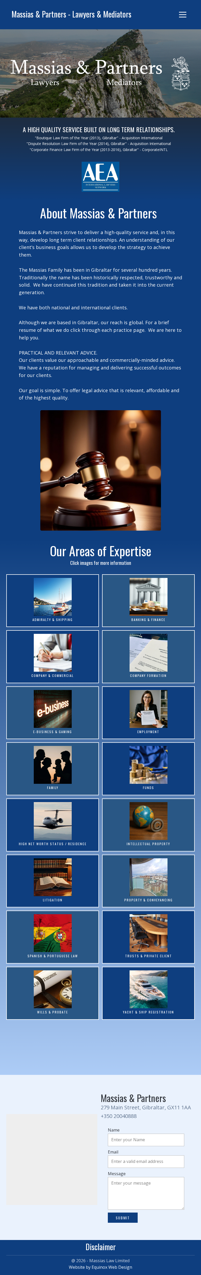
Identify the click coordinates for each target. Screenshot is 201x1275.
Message (117, 1174)
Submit (123, 1217)
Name (114, 1130)
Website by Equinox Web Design (100, 1267)
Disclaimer (101, 1247)
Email (113, 1152)
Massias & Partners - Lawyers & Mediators (71, 14)
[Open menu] (182, 14)
